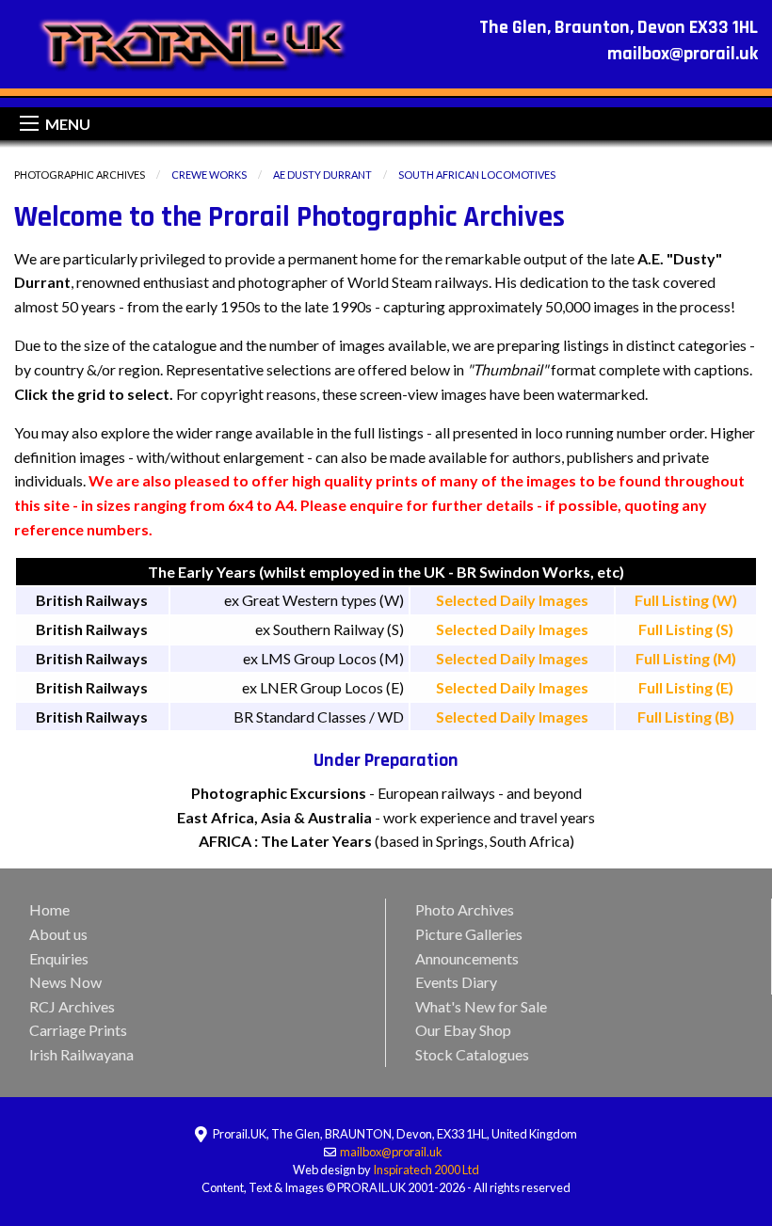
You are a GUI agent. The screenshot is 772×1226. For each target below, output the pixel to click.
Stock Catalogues (472, 1054)
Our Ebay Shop (463, 1030)
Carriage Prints (78, 1030)
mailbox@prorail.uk (392, 1151)
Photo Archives (464, 909)
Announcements (467, 958)
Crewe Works (209, 174)
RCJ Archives (72, 1006)
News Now (65, 982)
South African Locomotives (476, 174)
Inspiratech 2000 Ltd (426, 1169)
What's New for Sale (481, 1006)
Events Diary (456, 982)
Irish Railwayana (81, 1054)
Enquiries (58, 958)
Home (49, 909)
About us (58, 934)
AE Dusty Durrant (322, 174)
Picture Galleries (469, 934)
